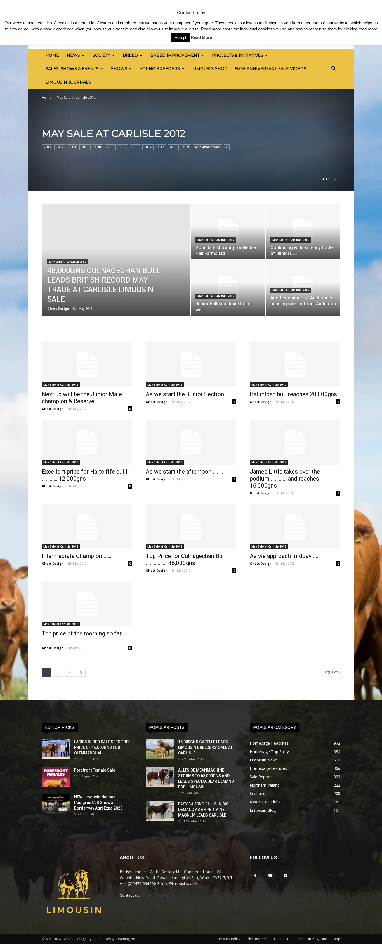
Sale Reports (261, 776)
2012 (122, 147)
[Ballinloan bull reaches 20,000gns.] (295, 364)
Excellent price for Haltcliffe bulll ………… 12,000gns (85, 475)
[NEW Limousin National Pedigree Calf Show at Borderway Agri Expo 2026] (56, 804)
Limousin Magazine (312, 938)
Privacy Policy (229, 938)
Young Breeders (160, 68)
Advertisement (257, 938)
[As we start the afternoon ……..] (191, 442)
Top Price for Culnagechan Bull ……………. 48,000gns (186, 559)
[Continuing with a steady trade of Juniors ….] (303, 231)
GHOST (98, 938)
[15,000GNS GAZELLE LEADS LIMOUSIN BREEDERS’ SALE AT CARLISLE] (160, 749)
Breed (130, 55)
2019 (185, 147)
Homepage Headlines (269, 743)
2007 (59, 147)
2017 (160, 147)
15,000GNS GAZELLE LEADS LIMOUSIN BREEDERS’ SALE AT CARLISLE (205, 747)
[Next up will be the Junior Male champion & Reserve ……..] (87, 364)
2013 (135, 147)
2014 (148, 147)
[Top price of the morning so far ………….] (87, 604)
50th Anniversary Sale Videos (270, 68)
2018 (173, 147)
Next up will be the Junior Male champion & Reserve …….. (82, 397)
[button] (333, 68)
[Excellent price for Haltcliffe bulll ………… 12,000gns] (87, 442)
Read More (201, 37)
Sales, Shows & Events (72, 68)
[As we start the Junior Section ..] (191, 364)
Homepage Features (268, 768)
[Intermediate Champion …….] (87, 526)
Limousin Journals (68, 82)
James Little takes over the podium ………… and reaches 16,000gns (285, 478)
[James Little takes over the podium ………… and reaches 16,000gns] (295, 442)
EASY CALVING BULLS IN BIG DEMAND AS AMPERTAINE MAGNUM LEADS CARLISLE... (204, 809)
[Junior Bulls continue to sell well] (228, 288)
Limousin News (264, 760)
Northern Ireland (265, 785)
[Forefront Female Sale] (56, 777)
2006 (47, 147)
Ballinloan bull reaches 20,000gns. (294, 394)
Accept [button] (180, 38)
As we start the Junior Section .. (187, 394)
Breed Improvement (174, 55)
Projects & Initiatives (237, 55)
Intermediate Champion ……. (77, 556)
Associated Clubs (265, 802)
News (73, 55)
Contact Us (282, 938)
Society (101, 55)
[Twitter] (270, 875)
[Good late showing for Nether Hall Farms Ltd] (228, 231)
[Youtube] (285, 875)
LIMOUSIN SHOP (209, 68)
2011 (110, 147)
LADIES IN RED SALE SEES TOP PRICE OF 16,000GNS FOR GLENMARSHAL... (101, 747)
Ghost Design (58, 308)
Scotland (257, 793)
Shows (119, 68)
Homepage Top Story (269, 751)
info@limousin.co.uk (159, 895)
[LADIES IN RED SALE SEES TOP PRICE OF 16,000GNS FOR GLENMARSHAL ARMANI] (56, 749)
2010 (97, 147)
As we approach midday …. (284, 556)
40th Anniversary (207, 147)
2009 (85, 147)
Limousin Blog (263, 810)
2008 (72, 147)
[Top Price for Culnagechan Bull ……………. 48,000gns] (191, 526)
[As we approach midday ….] (295, 526)
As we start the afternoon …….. (184, 471)
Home (52, 55)
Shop (336, 938)
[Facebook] (255, 875)
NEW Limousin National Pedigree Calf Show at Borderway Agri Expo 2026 (98, 802)
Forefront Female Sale (94, 770)
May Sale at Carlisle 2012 (67, 261)
